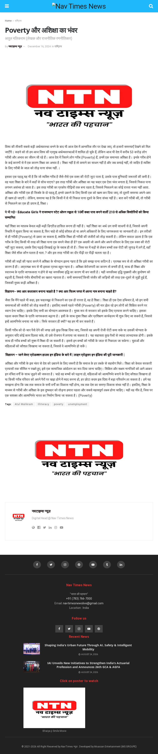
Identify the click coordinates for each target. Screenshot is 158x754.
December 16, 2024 (39, 46)
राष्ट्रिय (18, 20)
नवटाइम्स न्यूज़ (15, 46)
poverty (58, 404)
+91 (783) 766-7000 (79, 598)
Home (8, 20)
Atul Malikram (24, 404)
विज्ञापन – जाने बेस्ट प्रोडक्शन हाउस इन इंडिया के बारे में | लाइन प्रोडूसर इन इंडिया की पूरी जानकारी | (65, 355)
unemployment (77, 404)
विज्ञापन (9, 291)
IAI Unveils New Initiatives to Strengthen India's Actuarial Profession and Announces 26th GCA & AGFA (88, 665)
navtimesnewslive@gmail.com (83, 603)
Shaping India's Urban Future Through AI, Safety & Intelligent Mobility (88, 647)
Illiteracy (43, 404)
